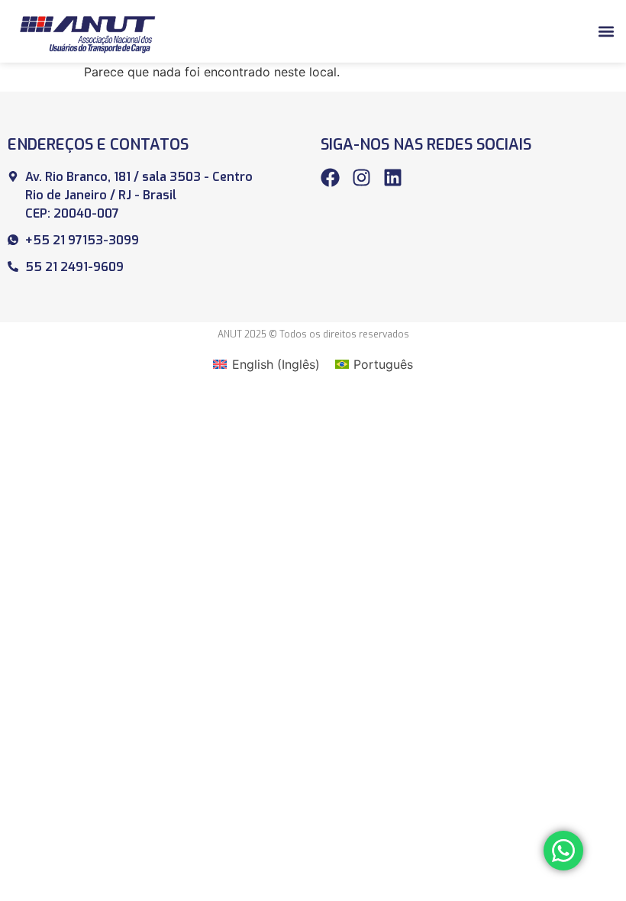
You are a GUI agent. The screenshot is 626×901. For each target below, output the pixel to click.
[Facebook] (330, 177)
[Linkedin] (392, 177)
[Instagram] (361, 177)
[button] (605, 31)
